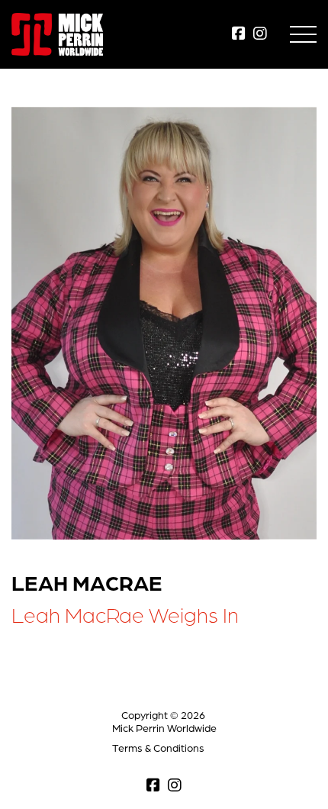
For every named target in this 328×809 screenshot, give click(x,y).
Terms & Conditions (158, 747)
